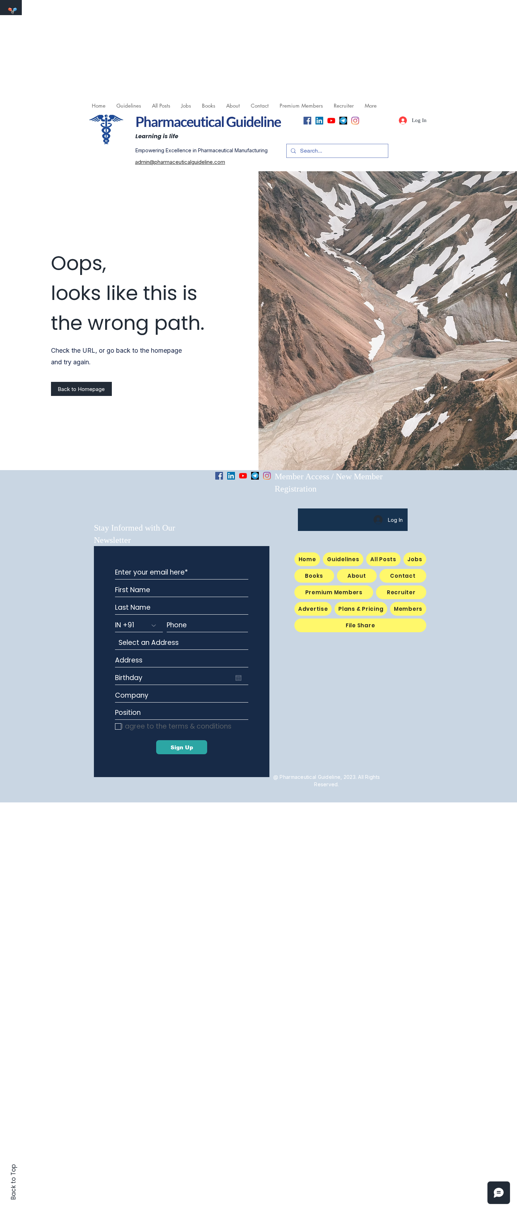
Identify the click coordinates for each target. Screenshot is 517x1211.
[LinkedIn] (319, 120)
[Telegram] (343, 120)
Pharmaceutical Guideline (208, 121)
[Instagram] (355, 120)
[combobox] (181, 643)
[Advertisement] (211, 49)
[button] (185, 106)
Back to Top (13, 1182)
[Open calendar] (238, 678)
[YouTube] (331, 120)
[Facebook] (307, 120)
